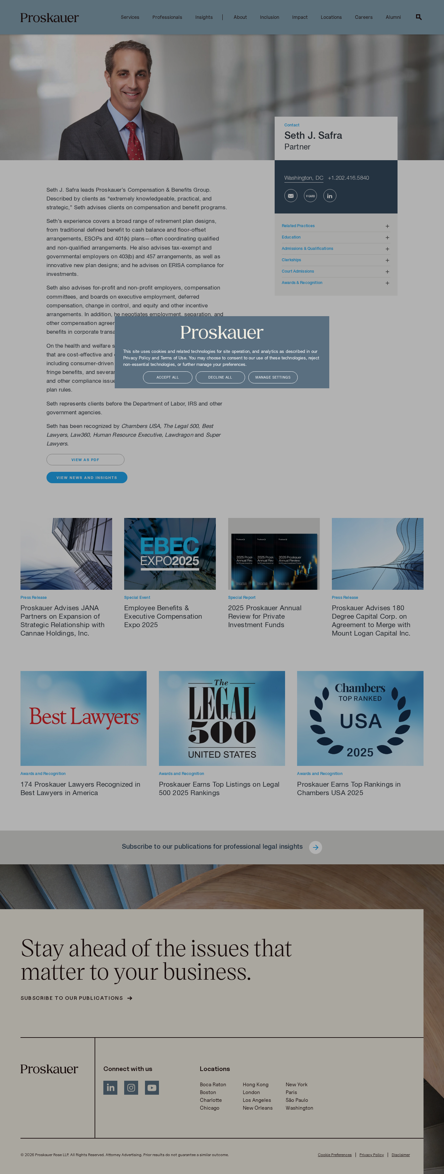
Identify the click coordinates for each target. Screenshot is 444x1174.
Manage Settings (273, 377)
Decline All (220, 377)
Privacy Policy (136, 358)
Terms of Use (173, 358)
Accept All (168, 377)
